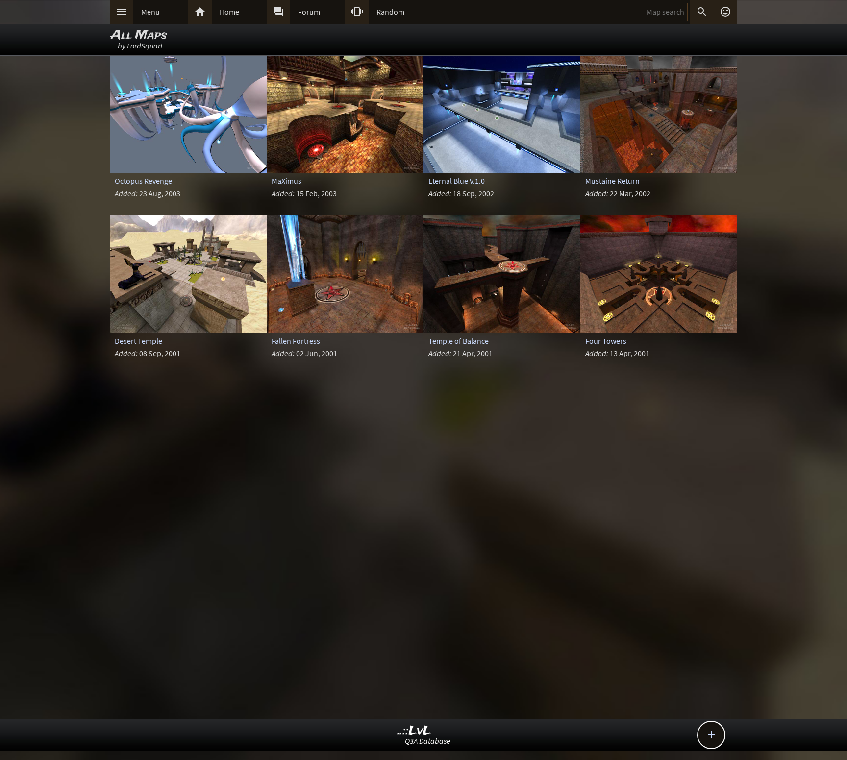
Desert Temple (138, 341)
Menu (150, 12)
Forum (309, 12)
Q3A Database (427, 741)
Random (390, 12)
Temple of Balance (458, 341)
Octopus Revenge (143, 181)
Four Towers (605, 341)
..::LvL (414, 730)
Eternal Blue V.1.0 (456, 181)
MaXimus (286, 181)
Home (229, 12)
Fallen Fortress (296, 341)
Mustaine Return (612, 181)
